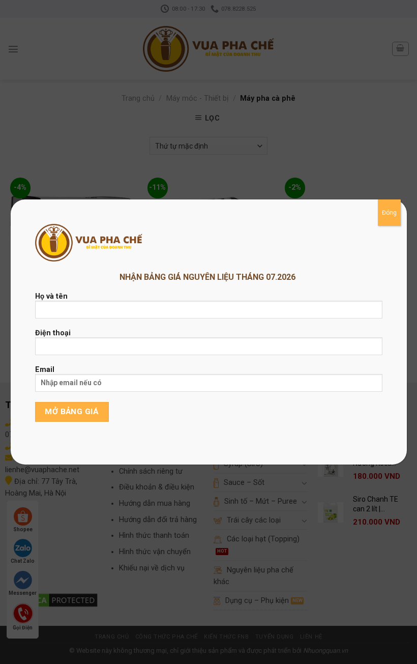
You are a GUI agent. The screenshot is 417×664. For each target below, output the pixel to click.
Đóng (389, 212)
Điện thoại (53, 333)
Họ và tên (51, 296)
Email (44, 369)
